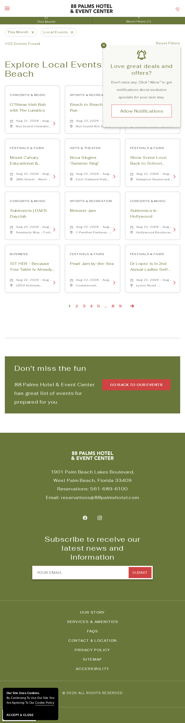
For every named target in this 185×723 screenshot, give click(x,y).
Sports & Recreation (91, 95)
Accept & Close (20, 715)
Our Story (92, 612)
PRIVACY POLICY (92, 650)
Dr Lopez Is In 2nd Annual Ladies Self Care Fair (149, 267)
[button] (136, 384)
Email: (53, 497)
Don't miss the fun (50, 368)
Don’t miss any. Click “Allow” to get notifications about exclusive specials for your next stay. (141, 89)
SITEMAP (92, 659)
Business (19, 254)
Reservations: (73, 489)
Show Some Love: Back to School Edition (148, 161)
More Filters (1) (138, 21)
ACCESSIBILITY (92, 669)
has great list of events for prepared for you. (54, 393)
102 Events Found (22, 43)
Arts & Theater (85, 148)
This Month (46, 22)
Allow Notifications (141, 111)
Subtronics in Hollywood (143, 213)
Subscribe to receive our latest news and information (92, 548)
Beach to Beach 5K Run (89, 107)
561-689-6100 (109, 489)
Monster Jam (83, 210)
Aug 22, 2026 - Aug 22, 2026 (92, 121)
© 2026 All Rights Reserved (92, 693)
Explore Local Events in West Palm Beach (84, 69)
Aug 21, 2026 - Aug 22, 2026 (32, 121)
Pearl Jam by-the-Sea (92, 263)
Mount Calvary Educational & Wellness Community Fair (31, 161)
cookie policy (44, 702)
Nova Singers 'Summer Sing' (84, 160)
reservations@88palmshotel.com (100, 497)
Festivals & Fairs (27, 148)
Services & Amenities (92, 622)
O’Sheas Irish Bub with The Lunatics (28, 107)
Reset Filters (168, 43)
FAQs (92, 631)
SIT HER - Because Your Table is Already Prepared (31, 267)
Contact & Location (92, 640)
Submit (139, 572)
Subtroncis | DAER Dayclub (28, 213)
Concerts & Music (28, 95)
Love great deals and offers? (142, 69)
